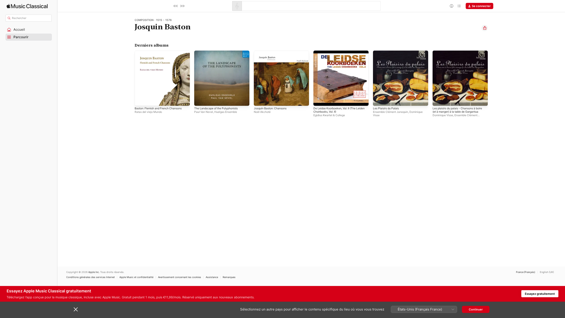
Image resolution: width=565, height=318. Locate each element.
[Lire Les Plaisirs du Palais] (378, 100)
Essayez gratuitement (540, 293)
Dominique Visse (443, 115)
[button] (29, 29)
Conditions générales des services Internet (90, 277)
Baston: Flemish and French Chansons (161, 52)
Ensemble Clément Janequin (390, 112)
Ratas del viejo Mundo (148, 112)
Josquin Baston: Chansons (272, 52)
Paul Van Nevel (203, 112)
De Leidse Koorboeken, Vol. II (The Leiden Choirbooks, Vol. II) (337, 54)
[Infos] (451, 6)
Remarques (229, 277)
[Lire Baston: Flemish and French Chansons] (140, 100)
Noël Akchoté (262, 112)
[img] (27, 6)
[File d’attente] (459, 6)
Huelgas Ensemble (225, 112)
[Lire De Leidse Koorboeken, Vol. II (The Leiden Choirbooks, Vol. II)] (319, 100)
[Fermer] (76, 309)
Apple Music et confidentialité (136, 277)
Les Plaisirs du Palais (387, 52)
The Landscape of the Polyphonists (218, 52)
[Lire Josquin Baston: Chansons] (259, 100)
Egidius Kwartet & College (329, 115)
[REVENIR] (175, 5)
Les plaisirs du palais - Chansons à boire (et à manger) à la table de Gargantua (456, 56)
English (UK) (547, 272)
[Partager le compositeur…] (485, 28)
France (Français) (525, 272)
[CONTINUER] (182, 5)
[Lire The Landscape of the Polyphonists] (199, 100)
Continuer (476, 309)
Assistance (212, 277)
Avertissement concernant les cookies (179, 277)
